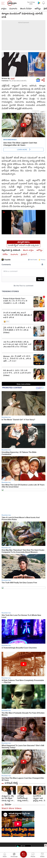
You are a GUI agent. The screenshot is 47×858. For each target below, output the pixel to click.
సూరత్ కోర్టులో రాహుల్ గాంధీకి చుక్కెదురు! (23, 245)
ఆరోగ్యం (38, 8)
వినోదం (5, 254)
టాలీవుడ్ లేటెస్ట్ (11, 783)
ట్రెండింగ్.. (24, 254)
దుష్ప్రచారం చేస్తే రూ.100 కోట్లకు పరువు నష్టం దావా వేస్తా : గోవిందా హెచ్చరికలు (8, 798)
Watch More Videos (12, 808)
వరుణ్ (12, 79)
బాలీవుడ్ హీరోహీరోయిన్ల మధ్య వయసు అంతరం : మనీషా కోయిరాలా (23, 798)
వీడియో (8, 804)
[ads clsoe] (45, 845)
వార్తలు (3, 8)
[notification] (43, 3)
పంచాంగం (13, 8)
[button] (23, 221)
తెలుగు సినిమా (26, 8)
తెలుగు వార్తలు (28, 250)
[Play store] (39, 3)
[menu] (3, 3)
